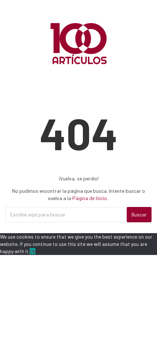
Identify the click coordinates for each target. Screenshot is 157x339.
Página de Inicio (90, 198)
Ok (32, 251)
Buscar (139, 214)
